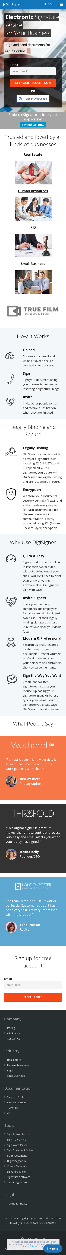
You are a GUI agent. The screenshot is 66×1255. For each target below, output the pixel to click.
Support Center (16, 1097)
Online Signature (17, 1182)
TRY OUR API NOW (33, 125)
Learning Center (16, 1102)
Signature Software (18, 1177)
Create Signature (17, 1166)
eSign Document (17, 1155)
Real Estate (14, 1059)
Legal (10, 1070)
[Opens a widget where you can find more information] (52, 1248)
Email (14, 65)
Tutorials (12, 1107)
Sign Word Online (17, 1145)
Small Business (16, 1075)
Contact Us (13, 1038)
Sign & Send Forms (18, 1134)
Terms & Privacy (31, 1247)
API (9, 1113)
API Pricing (13, 1033)
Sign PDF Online (16, 1139)
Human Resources (18, 1065)
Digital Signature (17, 1161)
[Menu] (61, 4)
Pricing (11, 1028)
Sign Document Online (20, 1150)
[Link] (12, 4)
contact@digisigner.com (27, 1218)
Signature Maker (17, 1171)
